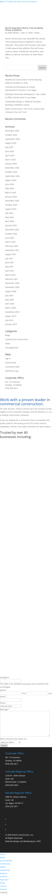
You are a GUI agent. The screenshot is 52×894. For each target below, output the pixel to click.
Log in (8, 358)
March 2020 (10, 308)
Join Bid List (18, 1)
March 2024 (10, 192)
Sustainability (6, 860)
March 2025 (10, 159)
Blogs (7, 335)
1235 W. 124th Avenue (15, 775)
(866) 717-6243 (6, 1)
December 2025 (12, 130)
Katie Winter (13, 32)
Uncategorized (11, 347)
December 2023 (12, 200)
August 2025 (10, 143)
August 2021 (10, 254)
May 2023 (9, 217)
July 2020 (9, 295)
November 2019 (12, 312)
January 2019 (11, 324)
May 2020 (9, 299)
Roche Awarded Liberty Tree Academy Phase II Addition (24, 29)
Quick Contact (30, 1)
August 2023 (10, 209)
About (2, 857)
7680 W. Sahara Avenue (15, 797)
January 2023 (11, 225)
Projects (3, 873)
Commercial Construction (16, 339)
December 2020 (12, 283)
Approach (4, 879)
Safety (2, 867)
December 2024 (12, 167)
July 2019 (9, 320)
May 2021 (9, 266)
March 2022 (10, 242)
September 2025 (12, 139)
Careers (3, 886)
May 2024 (9, 188)
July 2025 (9, 147)
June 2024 (9, 184)
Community (5, 863)
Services (3, 876)
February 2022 (11, 246)
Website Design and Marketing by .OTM (23, 841)
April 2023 (9, 221)
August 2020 (10, 291)
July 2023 (9, 213)
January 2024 (11, 196)
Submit (4, 745)
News (37, 32)
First (24, 693)
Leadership (5, 870)
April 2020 (9, 303)
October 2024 (11, 172)
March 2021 (10, 275)
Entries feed (10, 362)
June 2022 (9, 238)
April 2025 (9, 155)
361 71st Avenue (12, 757)
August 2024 (10, 180)
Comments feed (12, 366)
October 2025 (11, 135)
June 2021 (9, 262)
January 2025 (11, 163)
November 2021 (12, 250)
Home (2, 854)
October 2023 (11, 205)
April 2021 (9, 270)
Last (50, 693)
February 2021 (11, 279)
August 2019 (10, 316)
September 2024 (12, 176)
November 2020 (12, 287)
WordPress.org (11, 371)
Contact (3, 889)
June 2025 (9, 151)
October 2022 (11, 233)
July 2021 (9, 258)
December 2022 (12, 229)
